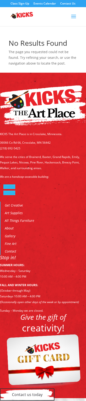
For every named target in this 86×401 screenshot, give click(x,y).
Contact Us (67, 3)
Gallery (10, 236)
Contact (10, 251)
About (9, 228)
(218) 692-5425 (10, 148)
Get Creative (14, 205)
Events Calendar (44, 3)
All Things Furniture (19, 220)
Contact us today (27, 394)
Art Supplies (14, 213)
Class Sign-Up (20, 3)
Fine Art (10, 243)
